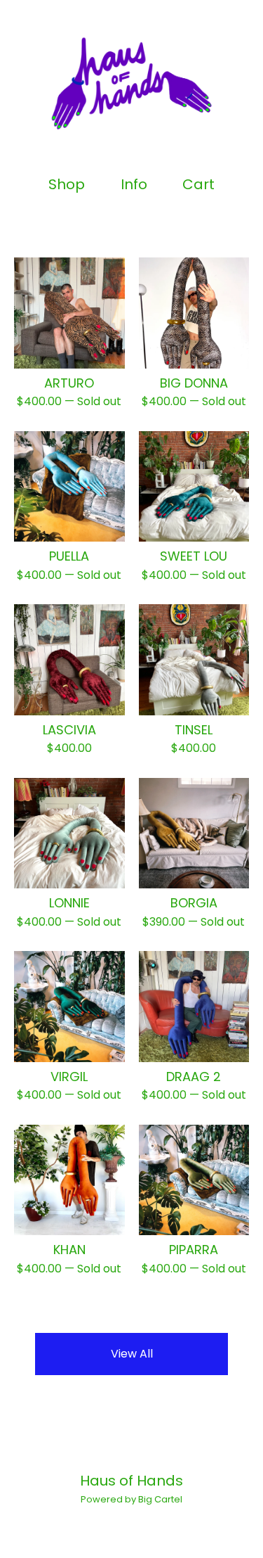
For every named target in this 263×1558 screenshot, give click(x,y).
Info (134, 184)
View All (132, 1354)
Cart (199, 184)
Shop (66, 184)
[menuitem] (66, 184)
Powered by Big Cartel (131, 1499)
